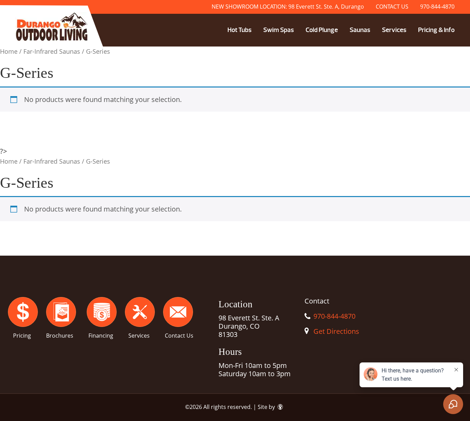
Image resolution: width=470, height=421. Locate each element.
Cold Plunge (322, 30)
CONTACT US (392, 6)
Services (394, 30)
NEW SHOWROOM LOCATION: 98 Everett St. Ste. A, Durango (288, 6)
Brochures (59, 335)
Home (9, 51)
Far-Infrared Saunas (51, 51)
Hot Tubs (239, 30)
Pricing (22, 335)
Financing (100, 335)
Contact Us (179, 335)
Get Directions (336, 331)
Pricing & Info (436, 30)
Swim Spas (278, 30)
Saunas (360, 30)
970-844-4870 (437, 6)
